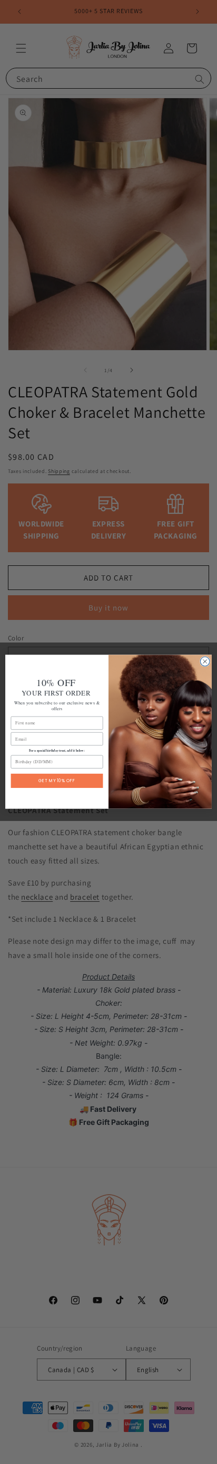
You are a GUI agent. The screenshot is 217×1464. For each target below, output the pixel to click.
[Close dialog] (205, 662)
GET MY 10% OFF (56, 781)
